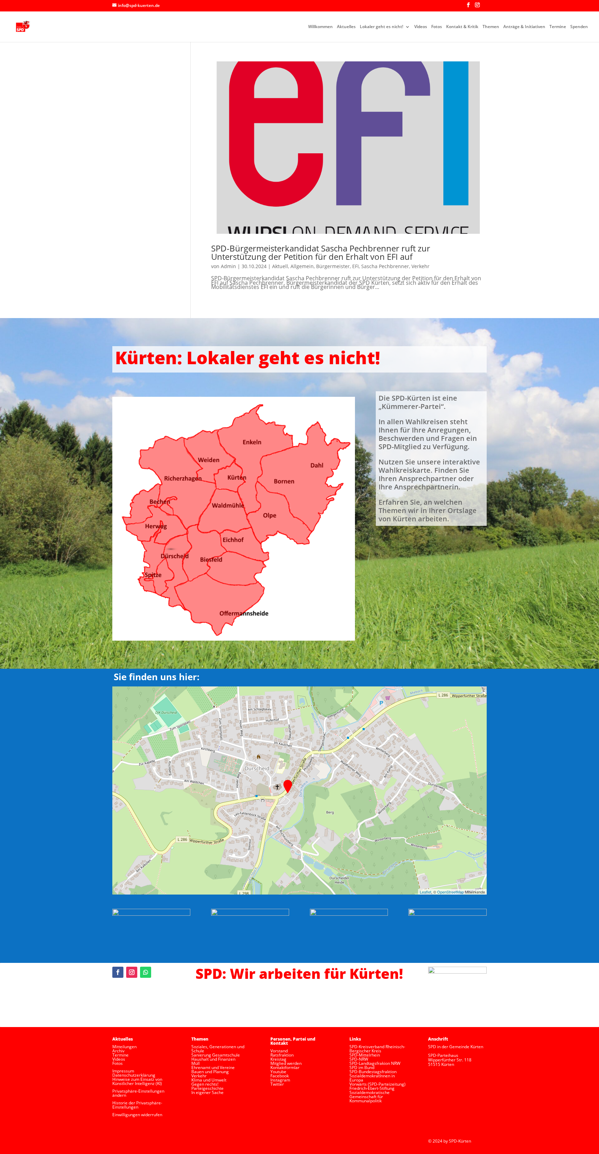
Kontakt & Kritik (462, 26)
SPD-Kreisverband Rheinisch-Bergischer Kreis (377, 1049)
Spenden (579, 26)
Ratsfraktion (282, 1055)
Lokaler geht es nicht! (381, 26)
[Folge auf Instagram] (131, 972)
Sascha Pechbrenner (385, 266)
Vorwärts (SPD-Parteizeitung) (377, 1084)
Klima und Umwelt (208, 1080)
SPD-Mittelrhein (364, 1055)
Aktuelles (346, 26)
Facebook (279, 1076)
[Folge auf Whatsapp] (145, 972)
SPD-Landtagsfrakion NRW (374, 1063)
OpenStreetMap (450, 892)
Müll (195, 1063)
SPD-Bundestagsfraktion (373, 1072)
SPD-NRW (358, 1059)
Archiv (118, 1051)
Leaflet (425, 892)
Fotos (436, 26)
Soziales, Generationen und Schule (217, 1049)
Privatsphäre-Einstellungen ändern (138, 1093)
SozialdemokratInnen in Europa (372, 1078)
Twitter (277, 1084)
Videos (420, 26)
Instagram (280, 1080)
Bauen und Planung (210, 1072)
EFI (355, 266)
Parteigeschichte (207, 1088)
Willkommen (320, 26)
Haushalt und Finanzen (213, 1059)
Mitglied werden (286, 1063)
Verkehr (420, 266)
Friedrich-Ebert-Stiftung (371, 1088)
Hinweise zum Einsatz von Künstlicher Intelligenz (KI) (137, 1081)
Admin (228, 266)
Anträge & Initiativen (524, 26)
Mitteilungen (124, 1047)
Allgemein (302, 266)
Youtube (278, 1072)
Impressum (123, 1071)
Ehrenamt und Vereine (213, 1067)
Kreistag (278, 1059)
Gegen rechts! (204, 1084)
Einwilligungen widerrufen (137, 1115)
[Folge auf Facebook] (117, 972)
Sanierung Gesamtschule (215, 1055)
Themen (491, 26)
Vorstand (279, 1051)
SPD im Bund (361, 1067)
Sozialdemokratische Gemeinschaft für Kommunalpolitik (369, 1096)
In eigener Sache (207, 1092)
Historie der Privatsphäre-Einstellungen (137, 1105)
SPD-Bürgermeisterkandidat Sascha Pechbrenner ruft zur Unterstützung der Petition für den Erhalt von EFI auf (320, 252)
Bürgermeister (333, 266)
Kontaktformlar (285, 1067)
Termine (557, 26)
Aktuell (280, 266)
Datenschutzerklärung (133, 1075)
